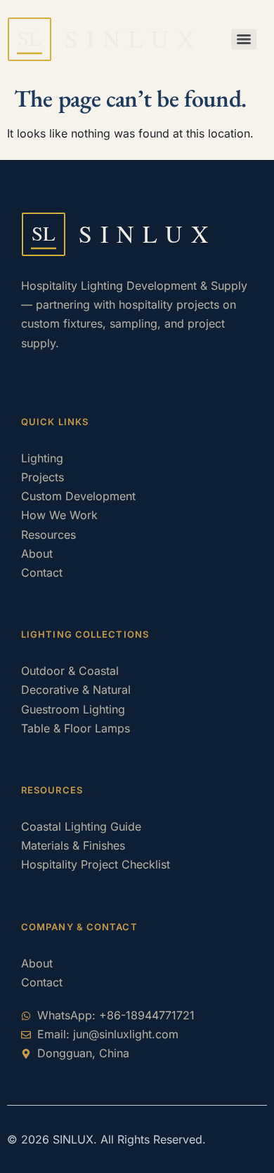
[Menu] (243, 39)
